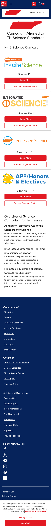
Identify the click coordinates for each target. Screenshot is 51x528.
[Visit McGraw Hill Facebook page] (5, 449)
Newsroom (9, 333)
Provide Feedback (12, 436)
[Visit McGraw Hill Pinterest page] (5, 472)
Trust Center (10, 350)
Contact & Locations (13, 323)
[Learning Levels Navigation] (11, 4)
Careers (7, 317)
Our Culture (9, 339)
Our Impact (9, 344)
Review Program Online (25, 87)
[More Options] (48, 4)
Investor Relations (12, 328)
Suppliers (8, 430)
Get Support (9, 379)
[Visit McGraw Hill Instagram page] (5, 466)
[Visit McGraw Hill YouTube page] (5, 460)
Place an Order (11, 384)
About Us (8, 312)
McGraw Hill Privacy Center (36, 511)
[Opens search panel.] (34, 4)
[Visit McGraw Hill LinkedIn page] (5, 478)
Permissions (9, 420)
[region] (25, 514)
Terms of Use (8, 492)
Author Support (11, 403)
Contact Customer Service (16, 362)
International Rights (13, 409)
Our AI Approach (11, 414)
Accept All (25, 523)
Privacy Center (9, 496)
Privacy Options (25, 518)
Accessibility (10, 398)
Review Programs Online (25, 203)
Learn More (25, 80)
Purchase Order (11, 425)
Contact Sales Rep (12, 368)
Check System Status (14, 373)
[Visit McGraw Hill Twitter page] (5, 454)
